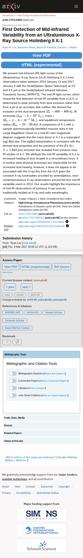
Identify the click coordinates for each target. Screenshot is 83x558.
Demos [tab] (8, 425)
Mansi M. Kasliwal (46, 47)
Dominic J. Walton (67, 47)
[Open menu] (76, 6)
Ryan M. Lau (9, 47)
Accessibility (23, 493)
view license (7, 272)
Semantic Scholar (14, 320)
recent (20, 295)
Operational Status (47, 493)
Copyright (64, 486)
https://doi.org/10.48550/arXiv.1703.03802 (41, 222)
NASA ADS (33, 312)
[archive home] (11, 7)
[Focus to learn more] (66, 222)
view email (29, 242)
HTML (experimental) (42, 65)
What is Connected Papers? (54, 381)
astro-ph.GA (45, 299)
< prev (10, 287)
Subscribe (47, 486)
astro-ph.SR (60, 299)
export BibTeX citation (17, 328)
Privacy (6, 493)
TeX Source (61, 266)
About (5, 486)
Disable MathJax (67, 457)
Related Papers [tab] (13, 433)
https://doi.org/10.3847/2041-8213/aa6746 (42, 226)
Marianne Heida (26, 47)
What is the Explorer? (54, 373)
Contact (30, 486)
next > (26, 287)
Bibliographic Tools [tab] (15, 354)
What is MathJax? (16, 460)
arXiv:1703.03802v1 (33, 217)
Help (17, 486)
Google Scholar (53, 312)
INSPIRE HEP (12, 312)
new (7, 295)
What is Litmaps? (36, 388)
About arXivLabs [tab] (13, 441)
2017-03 (35, 295)
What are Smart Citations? (55, 395)
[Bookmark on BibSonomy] (6, 342)
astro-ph (32, 299)
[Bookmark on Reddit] (17, 342)
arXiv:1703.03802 (28, 214)
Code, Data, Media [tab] (14, 418)
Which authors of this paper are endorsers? (30, 457)
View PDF (41, 55)
